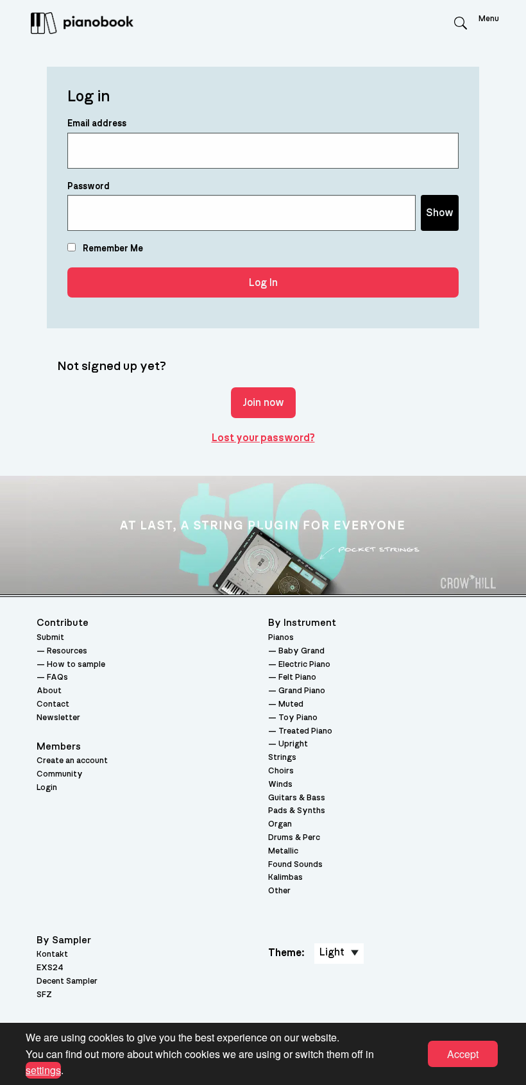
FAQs (57, 677)
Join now (263, 403)
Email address (96, 123)
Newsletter (58, 718)
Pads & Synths (296, 811)
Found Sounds (295, 865)
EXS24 (50, 968)
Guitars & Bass (296, 798)
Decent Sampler (67, 981)
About (49, 691)
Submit (50, 638)
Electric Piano (304, 664)
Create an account (72, 761)
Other (279, 891)
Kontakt (52, 954)
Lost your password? (263, 438)
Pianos (281, 638)
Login (47, 788)
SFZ (44, 995)
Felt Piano (297, 677)
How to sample (76, 664)
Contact (53, 704)
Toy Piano (298, 718)
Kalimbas (285, 877)
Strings (282, 757)
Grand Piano (301, 691)
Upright (293, 744)
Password (88, 186)
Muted (290, 704)
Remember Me (112, 248)
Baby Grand (301, 651)
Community (60, 774)
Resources (67, 651)
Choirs (281, 771)
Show (440, 213)
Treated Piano (305, 731)
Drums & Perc (294, 838)
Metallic (283, 851)
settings (43, 1070)
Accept (463, 1054)
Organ (280, 824)
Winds (280, 784)
